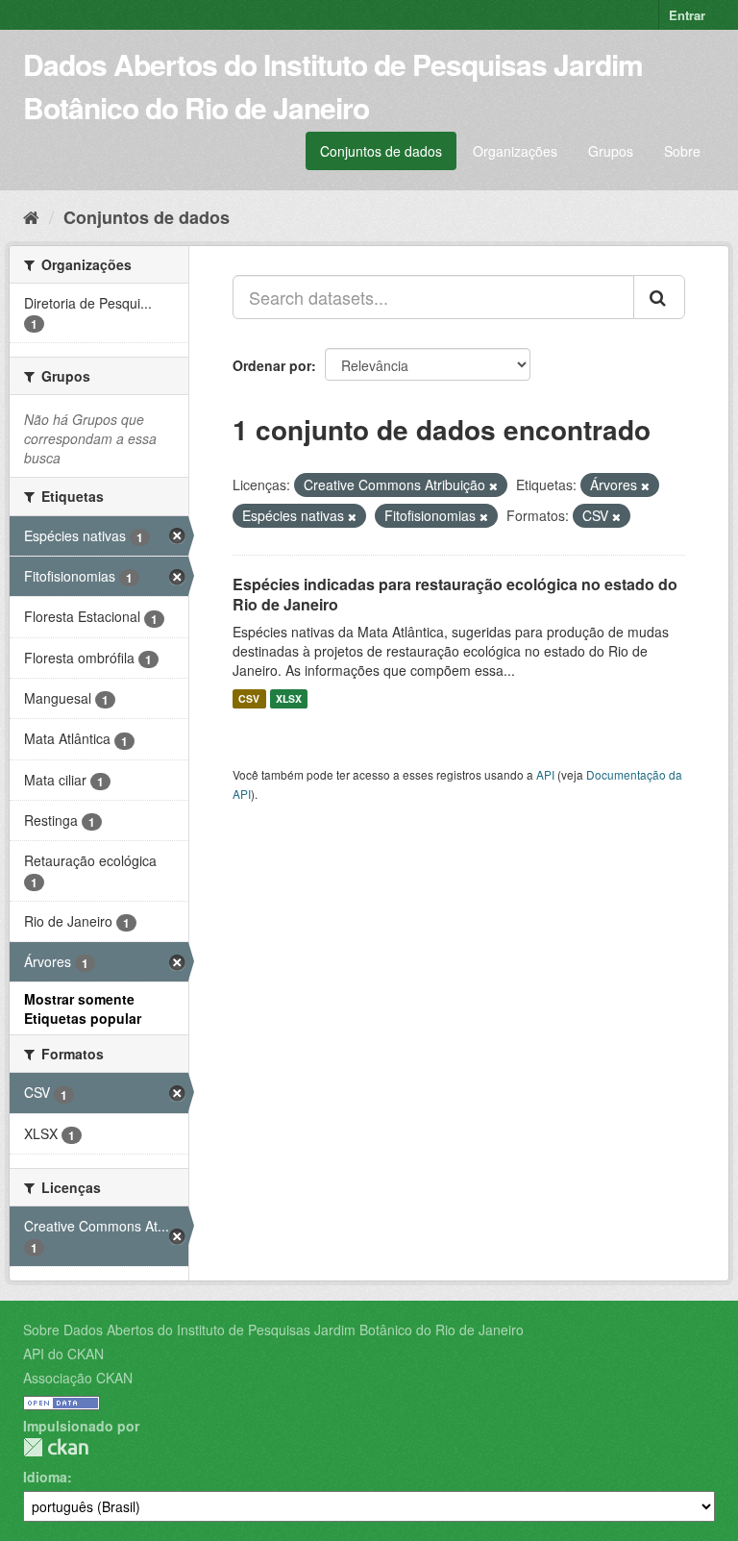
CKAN (55, 1447)
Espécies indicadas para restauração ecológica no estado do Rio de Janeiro (455, 594)
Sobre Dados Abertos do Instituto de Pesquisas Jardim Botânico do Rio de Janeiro (273, 1329)
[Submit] (659, 297)
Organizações (515, 151)
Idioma (45, 1476)
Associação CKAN (78, 1377)
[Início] (31, 216)
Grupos (610, 151)
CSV (248, 698)
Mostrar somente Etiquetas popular (82, 1008)
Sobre (682, 151)
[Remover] (493, 485)
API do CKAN (63, 1353)
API (545, 774)
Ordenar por (272, 365)
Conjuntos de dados (381, 151)
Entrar (687, 15)
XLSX (289, 698)
